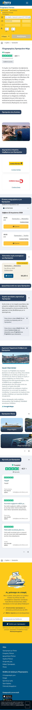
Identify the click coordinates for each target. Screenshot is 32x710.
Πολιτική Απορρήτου (16, 631)
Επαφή (5, 678)
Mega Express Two (24, 445)
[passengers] (25, 451)
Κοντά (27, 705)
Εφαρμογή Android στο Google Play (7, 699)
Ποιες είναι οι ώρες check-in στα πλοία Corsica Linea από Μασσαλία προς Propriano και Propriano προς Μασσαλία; (14, 331)
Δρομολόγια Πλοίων (9, 656)
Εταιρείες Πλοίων (8, 653)
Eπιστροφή (5, 10)
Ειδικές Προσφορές (9, 664)
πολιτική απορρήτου (20, 704)
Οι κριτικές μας (7, 662)
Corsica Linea (24, 222)
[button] (16, 208)
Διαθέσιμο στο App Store (7, 696)
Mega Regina (11, 429)
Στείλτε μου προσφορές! (17, 624)
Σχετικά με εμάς (8, 681)
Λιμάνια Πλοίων (8, 659)
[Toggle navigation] (27, 3)
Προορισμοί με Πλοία (10, 651)
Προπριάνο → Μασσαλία (20, 219)
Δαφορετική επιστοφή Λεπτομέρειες (7, 13)
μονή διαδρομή (13, 10)
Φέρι (4, 647)
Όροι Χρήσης (7, 683)
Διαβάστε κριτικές (7, 61)
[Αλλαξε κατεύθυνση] (29, 17)
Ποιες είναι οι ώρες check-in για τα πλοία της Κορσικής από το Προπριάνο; (14, 320)
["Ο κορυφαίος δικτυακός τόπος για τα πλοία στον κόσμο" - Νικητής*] (7, 3)
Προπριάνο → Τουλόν (21, 236)
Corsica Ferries (23, 239)
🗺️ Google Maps (8, 406)
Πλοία (5, 667)
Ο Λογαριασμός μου (9, 675)
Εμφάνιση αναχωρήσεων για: (10, 204)
